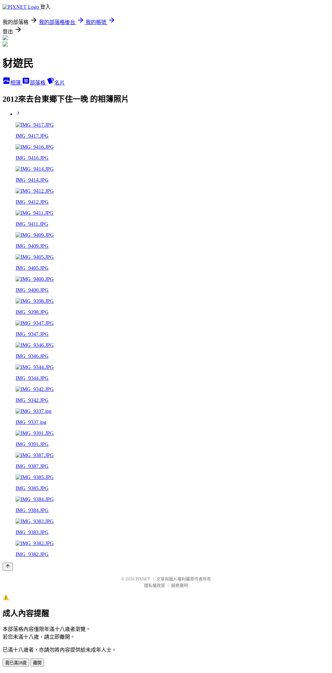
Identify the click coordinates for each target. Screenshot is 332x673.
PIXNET (143, 578)
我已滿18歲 (16, 662)
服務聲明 (179, 585)
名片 (59, 83)
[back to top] (8, 567)
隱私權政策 (154, 585)
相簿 (16, 83)
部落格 (38, 83)
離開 (37, 662)
